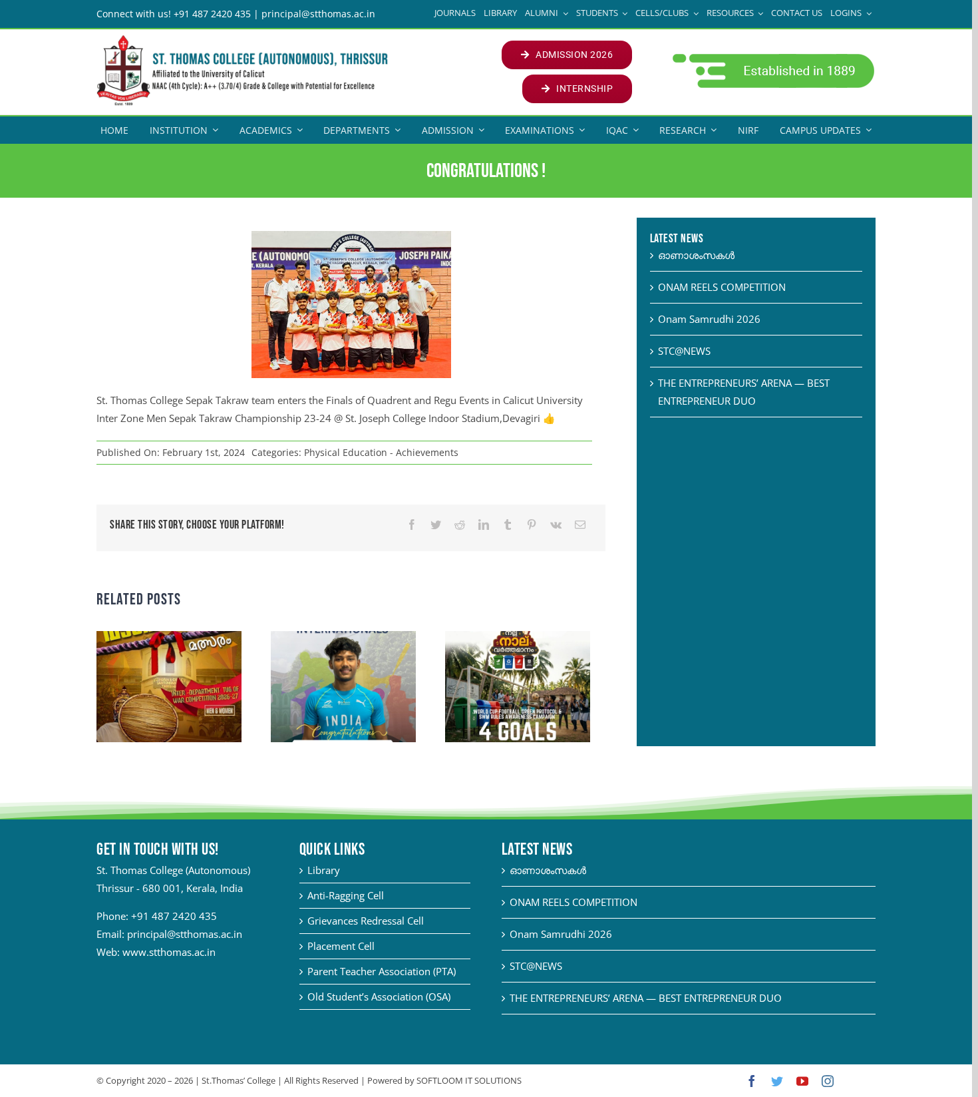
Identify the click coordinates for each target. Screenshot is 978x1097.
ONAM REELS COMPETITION (722, 287)
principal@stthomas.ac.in (184, 934)
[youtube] (802, 1081)
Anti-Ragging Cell (345, 895)
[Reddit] (460, 525)
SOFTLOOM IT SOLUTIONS (469, 1080)
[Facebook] (412, 525)
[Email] (580, 525)
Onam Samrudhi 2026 (709, 319)
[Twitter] (436, 525)
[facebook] (752, 1081)
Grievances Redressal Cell (365, 920)
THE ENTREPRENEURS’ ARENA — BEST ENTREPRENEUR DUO (646, 997)
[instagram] (828, 1081)
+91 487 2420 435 (174, 916)
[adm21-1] (772, 57)
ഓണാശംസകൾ (696, 255)
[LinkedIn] (484, 525)
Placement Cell (341, 946)
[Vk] (556, 525)
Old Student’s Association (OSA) (378, 996)
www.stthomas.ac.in (169, 952)
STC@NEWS (684, 350)
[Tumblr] (508, 525)
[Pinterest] (532, 525)
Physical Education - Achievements (381, 452)
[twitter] (777, 1081)
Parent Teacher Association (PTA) (381, 971)
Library (323, 870)
